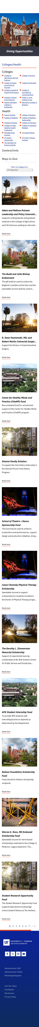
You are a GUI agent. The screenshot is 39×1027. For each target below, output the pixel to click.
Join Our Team (11, 986)
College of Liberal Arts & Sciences (10, 99)
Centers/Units (10, 150)
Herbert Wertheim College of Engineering (10, 105)
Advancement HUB (13, 968)
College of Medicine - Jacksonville (29, 119)
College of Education (29, 83)
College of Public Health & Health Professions (10, 128)
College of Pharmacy (29, 123)
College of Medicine (11, 118)
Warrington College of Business (29, 104)
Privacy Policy (10, 996)
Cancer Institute (9, 115)
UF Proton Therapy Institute (28, 139)
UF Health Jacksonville (8, 139)
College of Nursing (10, 123)
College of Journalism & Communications (27, 92)
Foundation (9, 989)
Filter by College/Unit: (19, 167)
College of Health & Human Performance (11, 91)
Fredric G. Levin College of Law (27, 99)
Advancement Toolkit (13, 972)
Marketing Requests (13, 975)
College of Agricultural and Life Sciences (11, 78)
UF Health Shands (28, 133)
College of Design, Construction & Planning (10, 85)
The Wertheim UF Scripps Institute (10, 144)
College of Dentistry (29, 115)
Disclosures (9, 993)
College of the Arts (28, 76)
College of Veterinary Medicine (29, 127)
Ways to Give (9, 159)
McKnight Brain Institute (9, 134)
